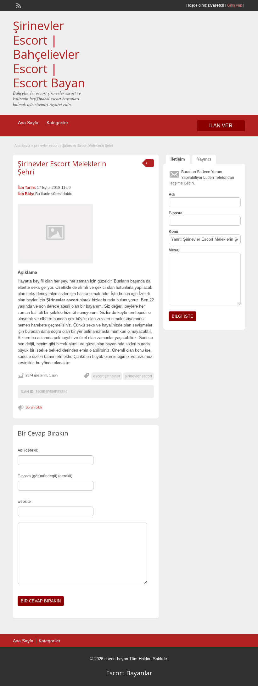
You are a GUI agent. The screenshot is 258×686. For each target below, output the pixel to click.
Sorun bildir (33, 407)
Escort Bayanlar (129, 673)
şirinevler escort (46, 145)
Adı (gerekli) (28, 450)
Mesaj (174, 250)
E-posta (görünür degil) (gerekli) (45, 476)
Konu (173, 231)
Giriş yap (234, 5)
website (24, 501)
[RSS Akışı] (17, 5)
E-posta (175, 213)
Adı (172, 194)
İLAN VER (221, 125)
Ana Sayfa (28, 122)
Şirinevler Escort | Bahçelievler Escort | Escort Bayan (49, 54)
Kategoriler (57, 122)
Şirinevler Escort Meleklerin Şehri (62, 167)
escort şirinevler (106, 376)
